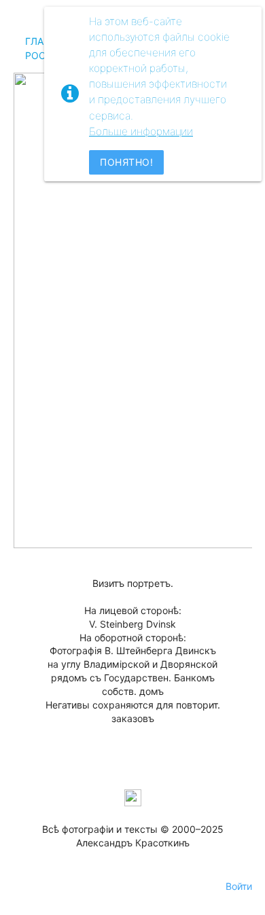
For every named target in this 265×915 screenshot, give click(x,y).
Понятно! (126, 162)
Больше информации (141, 131)
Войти (239, 886)
